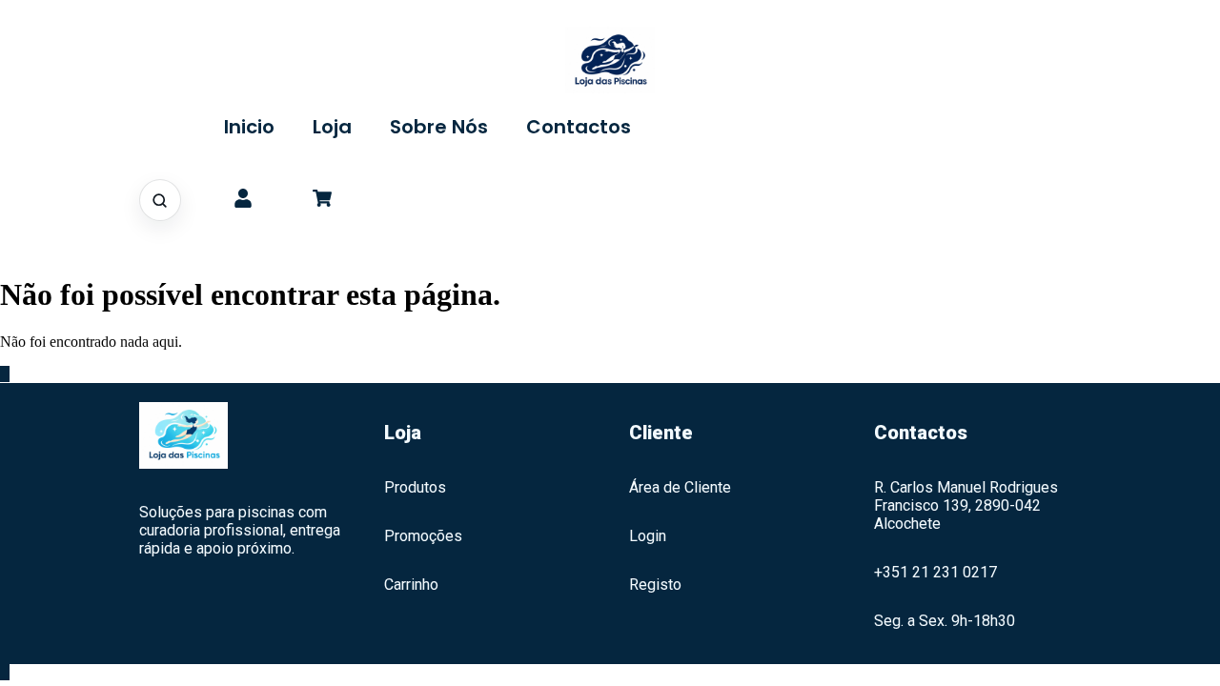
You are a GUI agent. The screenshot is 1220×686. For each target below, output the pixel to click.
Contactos (578, 126)
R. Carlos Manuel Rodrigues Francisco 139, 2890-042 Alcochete (966, 505)
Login (647, 536)
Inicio (249, 126)
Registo (655, 584)
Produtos (415, 487)
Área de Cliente (680, 487)
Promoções (423, 536)
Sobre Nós (439, 126)
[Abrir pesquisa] (160, 200)
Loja (332, 126)
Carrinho (411, 584)
